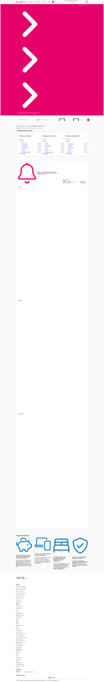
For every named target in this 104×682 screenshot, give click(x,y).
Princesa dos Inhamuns (20, 625)
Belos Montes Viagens (19, 613)
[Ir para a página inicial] (20, 577)
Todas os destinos (19, 601)
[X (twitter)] (21, 579)
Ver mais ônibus (22, 153)
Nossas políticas (18, 659)
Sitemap (17, 667)
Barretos (23, 150)
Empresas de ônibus (19, 606)
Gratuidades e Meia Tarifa (20, 664)
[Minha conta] (53, 2)
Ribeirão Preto (24, 147)
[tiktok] (26, 579)
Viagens (44, 1)
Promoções (31, 1)
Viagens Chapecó (19, 608)
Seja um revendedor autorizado (21, 637)
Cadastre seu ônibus (19, 632)
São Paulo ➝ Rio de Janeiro (20, 587)
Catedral (17, 620)
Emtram (17, 618)
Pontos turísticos (18, 647)
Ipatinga (69, 150)
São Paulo (47, 143)
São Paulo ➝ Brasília (19, 598)
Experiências (38, 1)
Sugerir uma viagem (19, 642)
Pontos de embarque (19, 645)
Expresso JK (18, 611)
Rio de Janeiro (24, 143)
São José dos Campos (49, 152)
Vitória (46, 147)
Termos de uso (18, 657)
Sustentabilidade (18, 662)
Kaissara (17, 623)
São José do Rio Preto (26, 152)
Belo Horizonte (25, 145)
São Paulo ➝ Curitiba (19, 591)
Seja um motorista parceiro (20, 633)
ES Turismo (18, 628)
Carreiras (17, 660)
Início (25, 1)
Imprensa (17, 652)
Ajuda (49, 1)
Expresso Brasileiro (19, 630)
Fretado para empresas (19, 635)
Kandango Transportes (20, 615)
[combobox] (27, 119)
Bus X (17, 610)
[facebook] (19, 579)
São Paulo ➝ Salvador (20, 596)
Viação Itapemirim (19, 616)
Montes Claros (70, 147)
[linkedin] (23, 579)
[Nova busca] (86, 1)
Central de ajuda (18, 650)
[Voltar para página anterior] (55, 1)
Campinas (47, 150)
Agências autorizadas (19, 638)
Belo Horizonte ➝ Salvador (20, 594)
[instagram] (17, 579)
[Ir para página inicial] (19, 2)
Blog (17, 655)
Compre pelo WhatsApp (20, 665)
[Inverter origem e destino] (38, 120)
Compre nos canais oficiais (20, 640)
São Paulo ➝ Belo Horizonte (21, 589)
